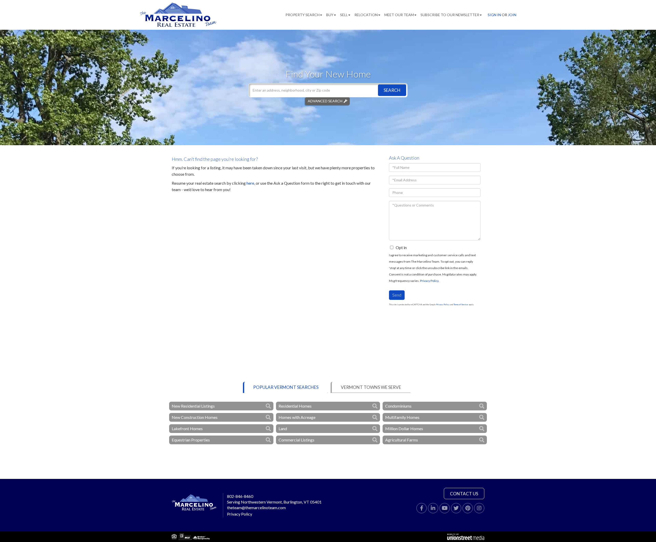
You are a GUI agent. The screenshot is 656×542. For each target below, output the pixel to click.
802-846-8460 (240, 496)
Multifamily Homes (402, 417)
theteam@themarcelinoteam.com (256, 507)
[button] (392, 90)
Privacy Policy (429, 281)
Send (396, 294)
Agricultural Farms (401, 439)
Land (283, 428)
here (250, 183)
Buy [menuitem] (329, 15)
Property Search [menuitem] (302, 15)
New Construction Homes (195, 417)
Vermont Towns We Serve (371, 387)
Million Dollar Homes (404, 428)
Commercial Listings (296, 439)
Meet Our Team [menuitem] (399, 15)
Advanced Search (325, 101)
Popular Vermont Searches (286, 387)
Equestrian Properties (191, 439)
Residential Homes (295, 405)
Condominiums (398, 405)
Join (512, 15)
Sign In (494, 15)
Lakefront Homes (187, 428)
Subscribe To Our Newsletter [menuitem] (450, 15)
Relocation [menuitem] (366, 15)
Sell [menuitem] (344, 15)
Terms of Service (461, 304)
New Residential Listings (193, 405)
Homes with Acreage (297, 417)
